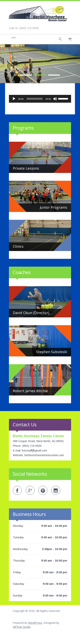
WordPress (35, 622)
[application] (40, 99)
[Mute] (55, 99)
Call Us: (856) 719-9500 (24, 28)
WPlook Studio (22, 627)
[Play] (14, 99)
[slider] (63, 98)
